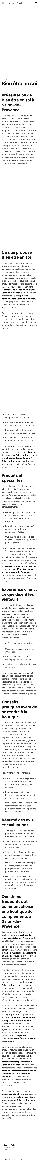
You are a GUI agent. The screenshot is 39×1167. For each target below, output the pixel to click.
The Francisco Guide (12, 3)
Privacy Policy (9, 1147)
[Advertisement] (19, 40)
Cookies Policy (10, 1145)
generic (5, 79)
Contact (7, 1149)
